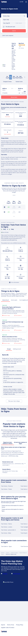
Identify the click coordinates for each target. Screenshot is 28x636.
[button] (8, 23)
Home (2, 552)
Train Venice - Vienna (6, 524)
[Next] (24, 77)
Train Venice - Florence (7, 486)
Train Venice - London (6, 527)
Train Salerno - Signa (6, 546)
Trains (7, 552)
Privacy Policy (19, 625)
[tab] (7, 81)
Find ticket (7, 116)
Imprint (3, 625)
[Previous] (4, 202)
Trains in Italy (14, 552)
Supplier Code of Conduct (7, 627)
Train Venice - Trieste (6, 489)
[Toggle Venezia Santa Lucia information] (25, 463)
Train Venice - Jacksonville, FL (8, 530)
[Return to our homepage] (4, 2)
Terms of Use (10, 625)
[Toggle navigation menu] (26, 2)
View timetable (7, 134)
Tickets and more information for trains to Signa (12, 510)
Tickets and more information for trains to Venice (12, 506)
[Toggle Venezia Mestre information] (25, 471)
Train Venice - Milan (6, 533)
